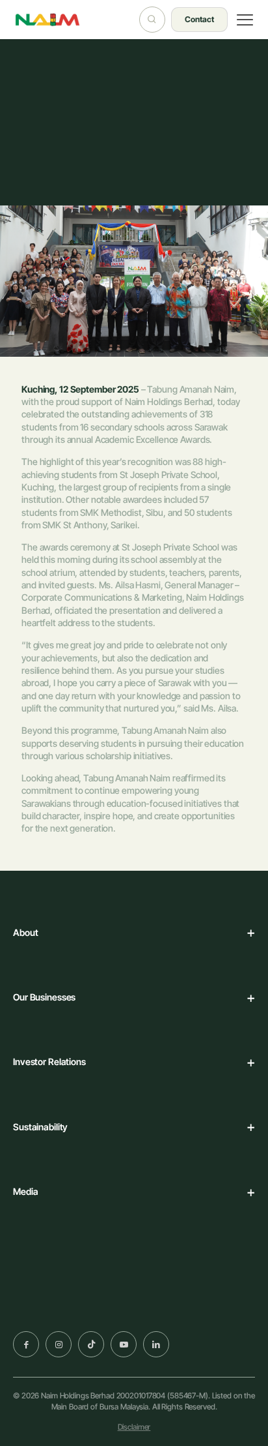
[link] (56, 1308)
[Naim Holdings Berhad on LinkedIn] (156, 1344)
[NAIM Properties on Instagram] (59, 1344)
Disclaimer (134, 1427)
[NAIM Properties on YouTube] (124, 1344)
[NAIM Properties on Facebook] (26, 1344)
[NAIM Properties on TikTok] (91, 1344)
